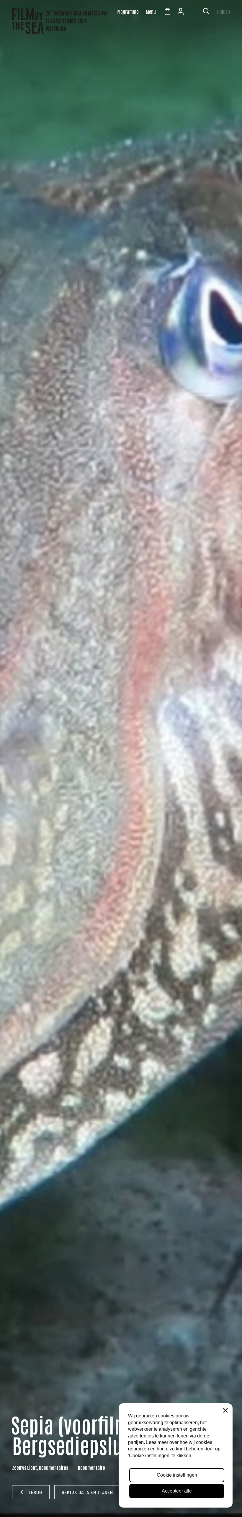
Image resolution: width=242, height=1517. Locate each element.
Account (180, 12)
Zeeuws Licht (193, 12)
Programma (128, 11)
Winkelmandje (167, 12)
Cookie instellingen (177, 1475)
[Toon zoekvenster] (206, 12)
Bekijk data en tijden (87, 1492)
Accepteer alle (177, 1490)
